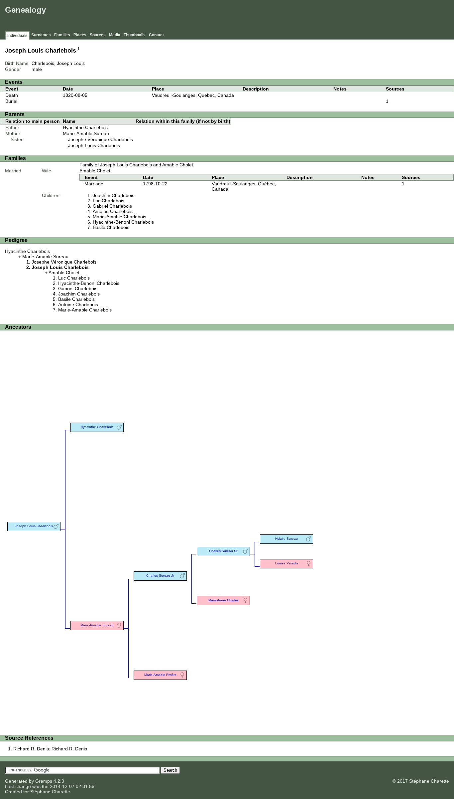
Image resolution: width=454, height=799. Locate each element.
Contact (156, 35)
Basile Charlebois (111, 227)
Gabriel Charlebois (112, 206)
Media (114, 35)
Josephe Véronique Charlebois (100, 139)
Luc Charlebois (108, 200)
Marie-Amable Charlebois (119, 216)
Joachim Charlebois (113, 195)
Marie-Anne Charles (223, 600)
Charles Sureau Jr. (160, 575)
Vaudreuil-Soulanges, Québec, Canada (193, 95)
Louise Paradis (286, 563)
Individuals (17, 35)
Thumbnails (135, 35)
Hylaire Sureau (286, 538)
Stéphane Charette (50, 791)
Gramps (43, 781)
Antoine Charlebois (113, 211)
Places (79, 35)
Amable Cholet (94, 170)
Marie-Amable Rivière (160, 675)
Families (62, 35)
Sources (98, 35)
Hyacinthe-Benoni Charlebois (123, 222)
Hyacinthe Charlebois (85, 127)
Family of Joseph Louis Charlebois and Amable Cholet (136, 164)
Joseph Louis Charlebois (94, 145)
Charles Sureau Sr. (223, 551)
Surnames (41, 35)
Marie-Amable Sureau (86, 133)
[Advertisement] (331, 17)
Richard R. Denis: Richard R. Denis (50, 748)
